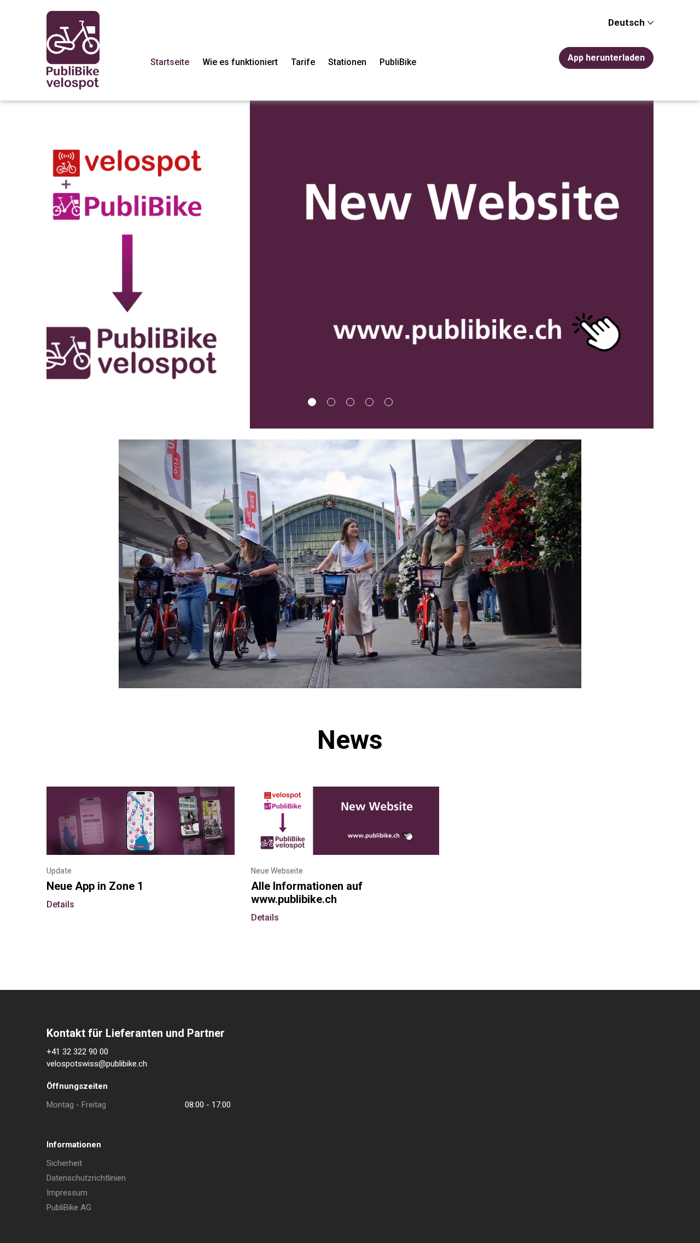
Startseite (169, 62)
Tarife (303, 62)
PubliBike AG (68, 1207)
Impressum (67, 1193)
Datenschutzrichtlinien (86, 1178)
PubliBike (398, 62)
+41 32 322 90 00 (77, 1052)
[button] (312, 402)
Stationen (347, 62)
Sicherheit (64, 1163)
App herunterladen (606, 57)
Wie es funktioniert (240, 62)
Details (60, 904)
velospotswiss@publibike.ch (96, 1064)
